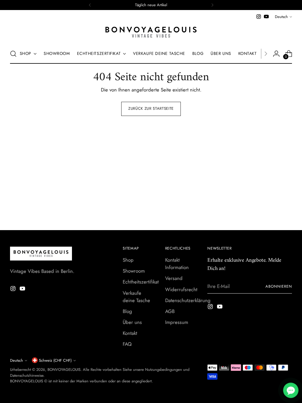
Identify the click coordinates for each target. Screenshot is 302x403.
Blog (127, 311)
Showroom (134, 270)
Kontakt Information (177, 263)
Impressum (176, 322)
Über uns (132, 322)
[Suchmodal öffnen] (13, 54)
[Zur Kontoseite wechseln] (276, 54)
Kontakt (130, 333)
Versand (174, 278)
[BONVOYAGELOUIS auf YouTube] (266, 16)
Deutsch (281, 16)
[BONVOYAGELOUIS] (151, 32)
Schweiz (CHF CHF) (55, 360)
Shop (128, 259)
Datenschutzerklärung (188, 300)
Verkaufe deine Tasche (136, 296)
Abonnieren (278, 286)
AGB (170, 311)
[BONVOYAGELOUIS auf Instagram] (258, 16)
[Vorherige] (89, 5)
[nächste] (212, 5)
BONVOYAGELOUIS (64, 369)
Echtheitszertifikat (141, 281)
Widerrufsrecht (181, 289)
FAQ (127, 344)
